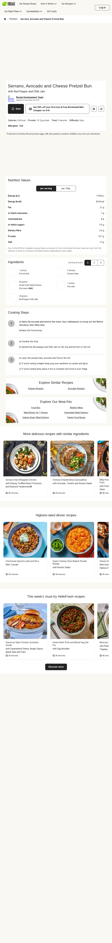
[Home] (5, 19)
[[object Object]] (94, 109)
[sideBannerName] (56, 155)
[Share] (101, 109)
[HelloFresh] (8, 4)
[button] (56, 262)
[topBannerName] (56, 31)
